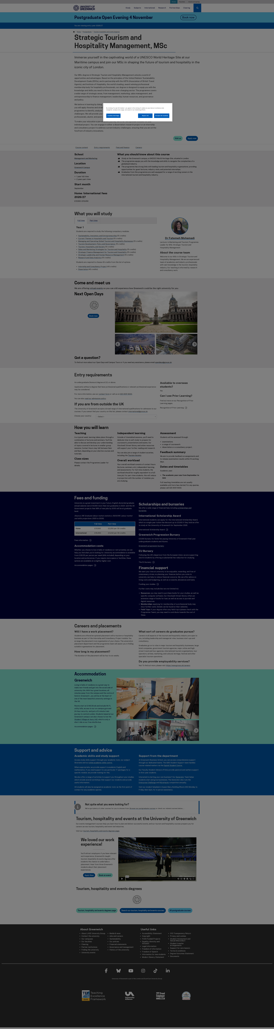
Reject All (145, 115)
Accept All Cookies (161, 115)
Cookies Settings (113, 115)
